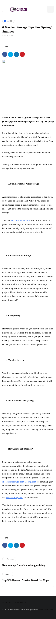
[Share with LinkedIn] (16, 54)
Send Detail (20, 602)
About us (6, 602)
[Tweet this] (10, 54)
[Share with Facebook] (4, 54)
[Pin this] (22, 54)
